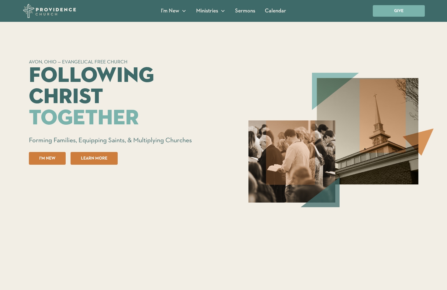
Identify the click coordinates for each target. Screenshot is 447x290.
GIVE (399, 11)
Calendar (275, 11)
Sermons (245, 11)
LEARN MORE (94, 158)
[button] (173, 11)
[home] (65, 11)
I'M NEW (47, 158)
